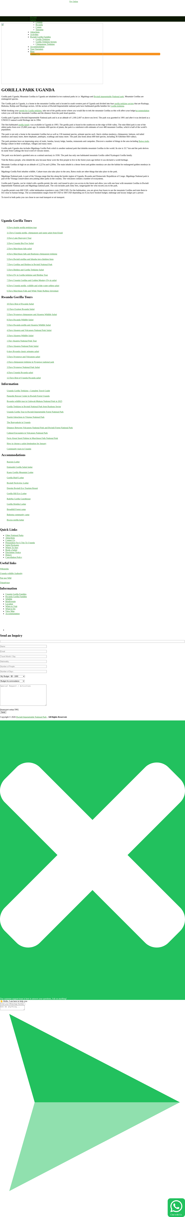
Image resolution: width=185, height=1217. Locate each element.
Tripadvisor (5, 582)
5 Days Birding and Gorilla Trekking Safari (25, 270)
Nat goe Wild (5, 578)
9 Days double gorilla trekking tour (22, 227)
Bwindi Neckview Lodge (18, 483)
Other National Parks (14, 535)
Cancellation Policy (13, 557)
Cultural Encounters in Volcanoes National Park (27, 433)
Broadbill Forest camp (16, 509)
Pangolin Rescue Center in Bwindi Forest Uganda (28, 396)
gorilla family (24, 125)
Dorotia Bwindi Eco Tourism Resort (22, 488)
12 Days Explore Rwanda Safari (21, 309)
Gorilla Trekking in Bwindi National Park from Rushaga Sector (34, 406)
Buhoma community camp (18, 514)
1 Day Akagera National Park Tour (22, 341)
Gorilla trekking (117, 106)
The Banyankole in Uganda (18, 422)
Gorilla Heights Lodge (16, 504)
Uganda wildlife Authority (11, 573)
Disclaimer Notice (13, 552)
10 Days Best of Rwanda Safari (20, 304)
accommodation (142, 110)
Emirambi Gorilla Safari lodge (20, 467)
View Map (9, 611)
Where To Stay (11, 547)
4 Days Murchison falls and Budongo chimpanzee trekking (32, 254)
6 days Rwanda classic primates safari (23, 351)
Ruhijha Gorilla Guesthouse (19, 499)
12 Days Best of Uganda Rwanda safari (24, 378)
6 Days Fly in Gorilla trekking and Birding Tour (27, 275)
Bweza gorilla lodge (15, 520)
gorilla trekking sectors (124, 103)
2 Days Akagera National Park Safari (22, 346)
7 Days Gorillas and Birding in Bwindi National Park (29, 264)
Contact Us (10, 540)
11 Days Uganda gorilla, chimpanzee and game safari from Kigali (35, 233)
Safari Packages (12, 545)
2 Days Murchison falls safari (19, 248)
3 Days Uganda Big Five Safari (20, 243)
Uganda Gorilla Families (15, 594)
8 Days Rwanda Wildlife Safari (20, 320)
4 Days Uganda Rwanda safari (20, 372)
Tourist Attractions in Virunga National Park (25, 417)
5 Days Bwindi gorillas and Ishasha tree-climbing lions (30, 259)
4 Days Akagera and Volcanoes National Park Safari (29, 330)
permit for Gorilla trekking (30, 110)
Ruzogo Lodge (13, 462)
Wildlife (8, 599)
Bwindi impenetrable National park (109, 96)
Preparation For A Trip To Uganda (20, 543)
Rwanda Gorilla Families (16, 596)
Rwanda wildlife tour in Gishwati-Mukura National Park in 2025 (34, 401)
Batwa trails (144, 141)
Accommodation (12, 613)
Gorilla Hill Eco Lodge (17, 493)
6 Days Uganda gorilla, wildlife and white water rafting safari (33, 285)
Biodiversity (10, 601)
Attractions (10, 538)
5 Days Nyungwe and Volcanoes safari (23, 357)
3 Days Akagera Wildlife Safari (20, 335)
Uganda (39, 22)
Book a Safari (11, 550)
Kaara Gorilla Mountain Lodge (20, 472)
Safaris (33, 20)
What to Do (10, 609)
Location (9, 604)
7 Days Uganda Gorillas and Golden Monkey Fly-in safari (32, 280)
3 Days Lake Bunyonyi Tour (19, 238)
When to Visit (11, 606)
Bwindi (33, 17)
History (8, 555)
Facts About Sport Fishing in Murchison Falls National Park (32, 438)
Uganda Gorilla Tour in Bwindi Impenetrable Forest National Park (35, 412)
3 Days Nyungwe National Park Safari (23, 367)
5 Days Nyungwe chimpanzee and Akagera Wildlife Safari (32, 314)
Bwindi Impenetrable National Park (31, 717)
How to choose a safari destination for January (26, 443)
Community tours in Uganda (19, 449)
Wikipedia (4, 569)
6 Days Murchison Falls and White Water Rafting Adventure (33, 291)
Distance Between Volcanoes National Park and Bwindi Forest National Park (40, 428)
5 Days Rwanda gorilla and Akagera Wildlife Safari (29, 325)
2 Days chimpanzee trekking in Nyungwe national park (30, 362)
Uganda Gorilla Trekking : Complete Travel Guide (28, 391)
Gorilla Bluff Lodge (15, 478)
